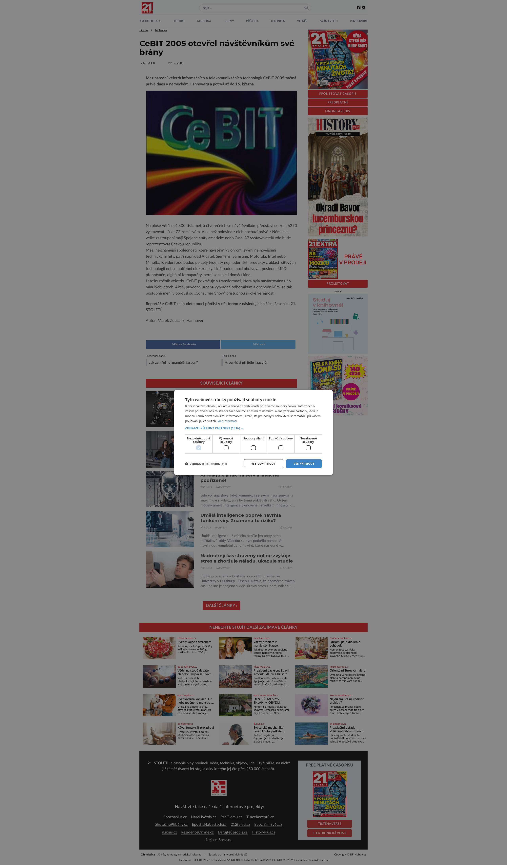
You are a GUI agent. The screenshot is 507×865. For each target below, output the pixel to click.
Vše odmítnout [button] (263, 463)
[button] (253, 428)
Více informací (227, 421)
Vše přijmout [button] (304, 463)
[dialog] (253, 432)
